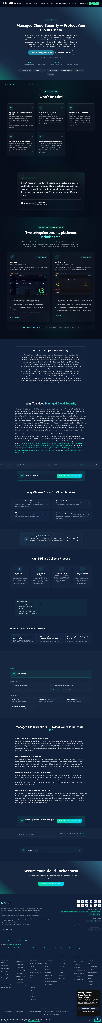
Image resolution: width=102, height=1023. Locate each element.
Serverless (62, 978)
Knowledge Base (92, 972)
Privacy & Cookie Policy (34, 1021)
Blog (89, 963)
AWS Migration (19, 964)
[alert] (88, 1003)
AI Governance (48, 975)
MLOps (46, 966)
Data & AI (28, 3)
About (72, 3)
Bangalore (62, 948)
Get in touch (93, 929)
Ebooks (90, 978)
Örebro (50, 948)
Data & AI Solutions (49, 960)
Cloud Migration (20, 961)
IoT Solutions (48, 978)
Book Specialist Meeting (88, 1008)
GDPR (31, 984)
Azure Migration (20, 967)
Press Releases (92, 969)
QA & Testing (77, 976)
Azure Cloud (62, 963)
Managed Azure (5, 968)
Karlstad (16, 948)
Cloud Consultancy (6, 984)
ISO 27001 (32, 996)
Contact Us (93, 3)
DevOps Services (20, 973)
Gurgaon (79, 948)
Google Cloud (62, 966)
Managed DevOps (20, 976)
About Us (90, 960)
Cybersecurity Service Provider (31, 448)
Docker (61, 972)
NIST (31, 990)
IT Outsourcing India (30, 941)
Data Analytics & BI (78, 979)
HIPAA (31, 993)
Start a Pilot (72, 539)
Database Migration (21, 970)
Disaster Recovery (6, 987)
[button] (97, 1018)
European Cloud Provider (14, 941)
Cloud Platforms (63, 3)
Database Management (80, 970)
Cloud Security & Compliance (14, 84)
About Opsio (82, 833)
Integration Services (79, 973)
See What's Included (64, 53)
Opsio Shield (33, 999)
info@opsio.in (15, 922)
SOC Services (33, 966)
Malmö (43, 948)
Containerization (20, 982)
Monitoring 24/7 (5, 978)
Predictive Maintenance (51, 981)
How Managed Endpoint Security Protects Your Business (54, 445)
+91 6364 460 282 (5, 922)
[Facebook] (7, 929)
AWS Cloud (62, 960)
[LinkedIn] (2, 929)
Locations (90, 981)
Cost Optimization (6, 981)
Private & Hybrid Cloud (6, 974)
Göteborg (34, 948)
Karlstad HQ (42, 941)
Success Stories (92, 966)
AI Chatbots (48, 972)
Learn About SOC (88, 1014)
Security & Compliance (40, 3)
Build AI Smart (48, 984)
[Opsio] (8, 3)
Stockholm (25, 948)
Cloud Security (34, 960)
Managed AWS (5, 965)
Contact (90, 984)
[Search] (78, 3)
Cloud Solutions (18, 3)
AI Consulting (48, 963)
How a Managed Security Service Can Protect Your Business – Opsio (41, 443)
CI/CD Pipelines (20, 979)
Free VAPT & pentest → (15, 944)
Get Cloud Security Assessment (41, 53)
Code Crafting (53, 3)
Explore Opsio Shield (60, 315)
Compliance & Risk (35, 981)
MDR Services (33, 969)
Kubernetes (62, 969)
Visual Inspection (49, 969)
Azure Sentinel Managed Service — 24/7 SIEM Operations (40, 450)
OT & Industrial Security (36, 963)
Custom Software (78, 961)
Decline (89, 1020)
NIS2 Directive (33, 987)
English (83, 3)
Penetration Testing (35, 972)
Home (2, 84)
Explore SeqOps (14, 317)
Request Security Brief (88, 1011)
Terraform (62, 975)
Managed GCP (4, 971)
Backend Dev (77, 967)
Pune (87, 948)
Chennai (71, 948)
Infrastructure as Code (21, 985)
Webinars (90, 975)
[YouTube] (11, 929)
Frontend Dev (77, 964)
